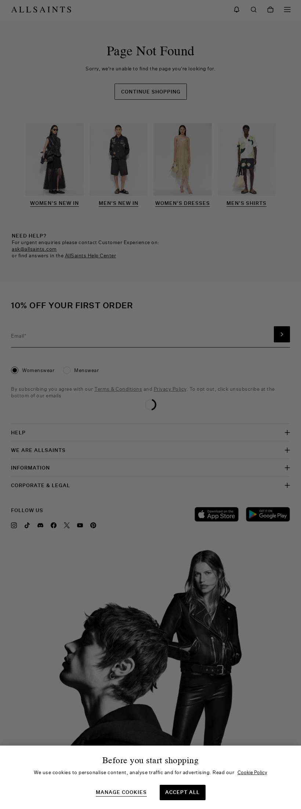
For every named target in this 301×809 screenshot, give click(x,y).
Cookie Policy (252, 772)
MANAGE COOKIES (121, 792)
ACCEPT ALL (182, 792)
